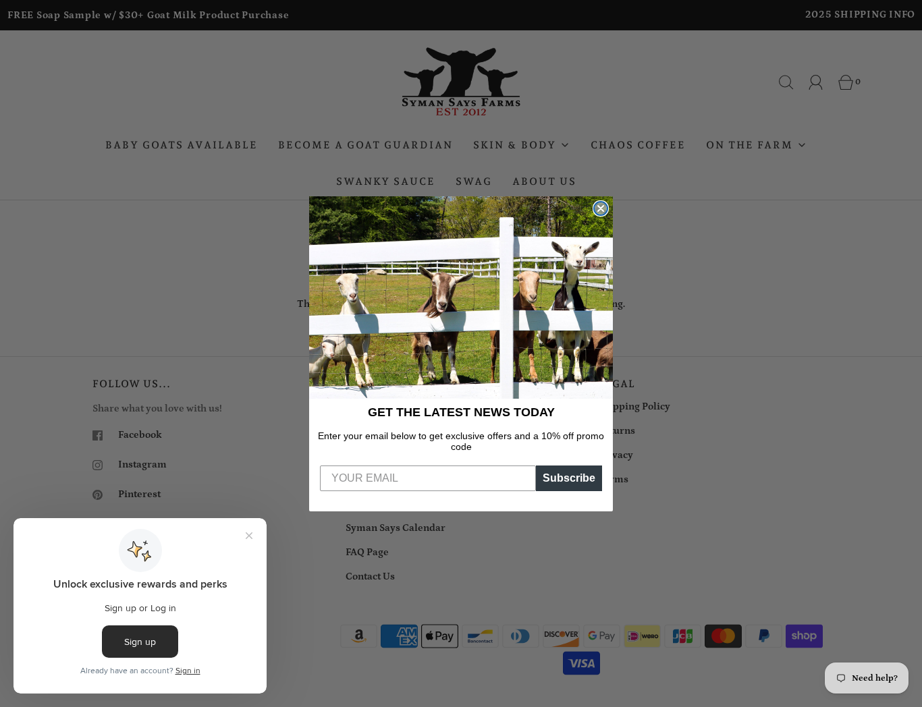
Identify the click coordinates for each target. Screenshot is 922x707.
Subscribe (569, 478)
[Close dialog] (600, 208)
